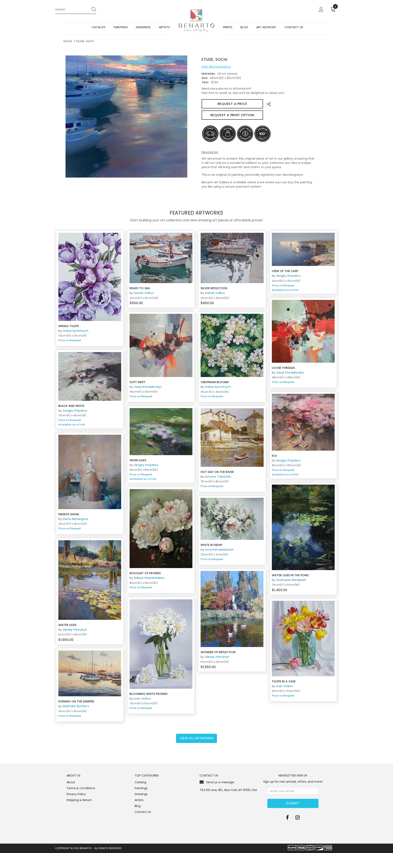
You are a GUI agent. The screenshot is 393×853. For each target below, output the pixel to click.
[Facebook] (287, 817)
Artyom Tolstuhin (218, 477)
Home (67, 41)
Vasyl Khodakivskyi (290, 372)
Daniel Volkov (144, 293)
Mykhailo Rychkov (76, 706)
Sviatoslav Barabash (291, 580)
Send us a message (220, 782)
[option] (126, 116)
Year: (205, 82)
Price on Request (69, 340)
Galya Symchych (75, 331)
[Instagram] (297, 817)
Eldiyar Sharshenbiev (149, 578)
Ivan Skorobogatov (216, 66)
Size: (205, 78)
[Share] (267, 103)
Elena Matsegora (75, 519)
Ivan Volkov (142, 699)
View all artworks (196, 738)
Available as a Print (285, 290)
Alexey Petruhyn (75, 630)
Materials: (209, 73)
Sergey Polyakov (288, 276)
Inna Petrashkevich (219, 550)
